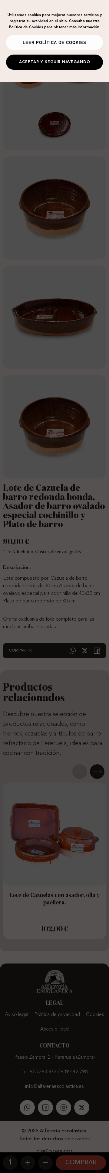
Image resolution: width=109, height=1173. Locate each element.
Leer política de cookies (54, 43)
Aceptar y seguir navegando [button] (54, 62)
